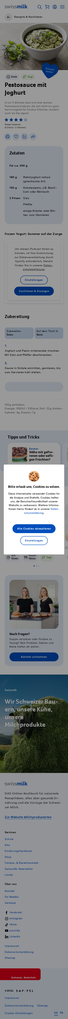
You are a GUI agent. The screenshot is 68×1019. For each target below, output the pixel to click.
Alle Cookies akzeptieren (34, 528)
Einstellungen (34, 540)
